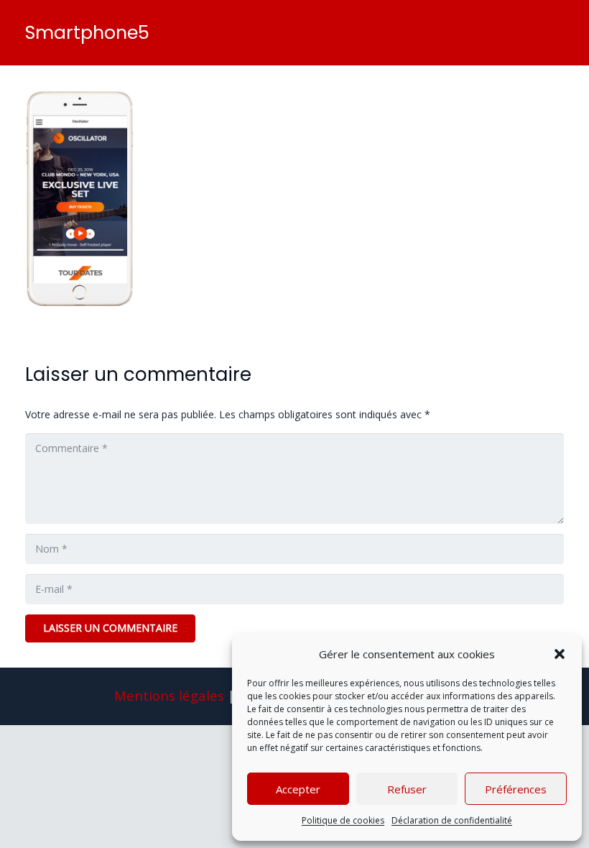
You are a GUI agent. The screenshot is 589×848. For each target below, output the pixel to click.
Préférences (516, 789)
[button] (559, 654)
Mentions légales (169, 695)
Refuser (407, 789)
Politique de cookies (343, 820)
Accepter (298, 789)
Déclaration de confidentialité (451, 820)
